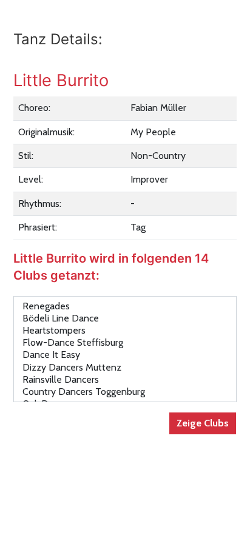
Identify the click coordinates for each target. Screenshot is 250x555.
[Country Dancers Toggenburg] (124, 392)
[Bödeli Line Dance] (124, 318)
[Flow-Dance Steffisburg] (124, 343)
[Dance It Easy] (124, 355)
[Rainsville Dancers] (124, 380)
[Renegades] (124, 306)
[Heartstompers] (124, 331)
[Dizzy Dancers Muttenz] (124, 368)
